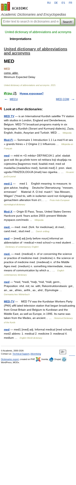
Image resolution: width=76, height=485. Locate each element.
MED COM (62, 99)
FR (70, 3)
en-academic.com (15, 6)
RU (49, 3)
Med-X (8, 211)
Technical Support (20, 354)
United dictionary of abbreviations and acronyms (38, 32)
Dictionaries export (10, 359)
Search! (67, 21)
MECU (14, 99)
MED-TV (9, 301)
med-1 (8, 183)
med (7, 155)
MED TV (9, 116)
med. (7, 227)
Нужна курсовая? (32, 93)
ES (63, 3)
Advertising (35, 354)
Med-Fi (8, 139)
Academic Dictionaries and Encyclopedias (33, 14)
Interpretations (20, 39)
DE (56, 3)
